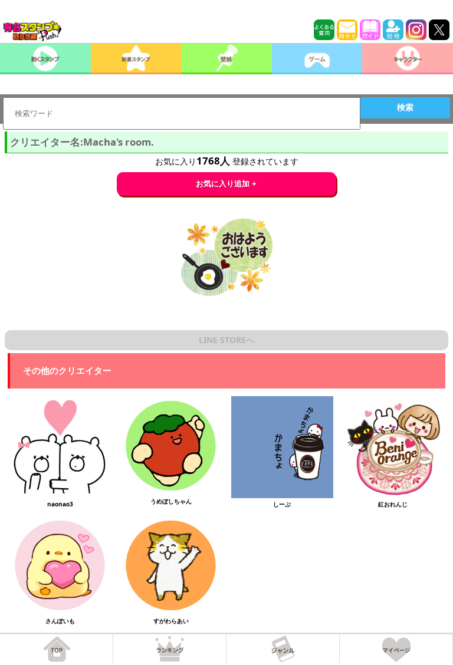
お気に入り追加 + (226, 183)
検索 (405, 107)
